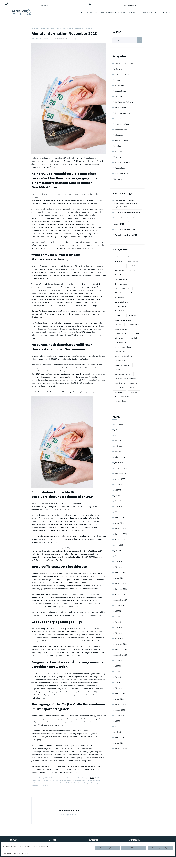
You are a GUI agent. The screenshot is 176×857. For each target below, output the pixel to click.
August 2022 (119, 660)
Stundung (133, 383)
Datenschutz (17, 853)
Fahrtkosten (135, 293)
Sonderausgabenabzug (123, 347)
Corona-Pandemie (121, 279)
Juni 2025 (117, 495)
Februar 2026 (119, 457)
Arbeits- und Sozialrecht (123, 63)
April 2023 (118, 627)
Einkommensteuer (121, 85)
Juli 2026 (117, 429)
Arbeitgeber (119, 261)
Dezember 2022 (120, 644)
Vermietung (134, 392)
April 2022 (118, 682)
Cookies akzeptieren (107, 848)
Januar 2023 (119, 638)
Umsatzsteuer (87, 28)
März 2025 (118, 512)
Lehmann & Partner (122, 129)
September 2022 (120, 655)
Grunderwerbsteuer (122, 113)
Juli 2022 (117, 666)
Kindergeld (118, 118)
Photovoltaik (133, 338)
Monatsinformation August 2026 (127, 212)
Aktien (129, 257)
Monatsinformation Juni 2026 (125, 235)
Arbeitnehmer (133, 261)
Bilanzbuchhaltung (121, 74)
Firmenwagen (119, 297)
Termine (117, 157)
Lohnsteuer (118, 135)
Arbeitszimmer (134, 266)
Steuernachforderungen (123, 374)
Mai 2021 (117, 726)
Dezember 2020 (120, 748)
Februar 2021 (119, 737)
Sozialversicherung (121, 351)
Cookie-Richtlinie (7, 853)
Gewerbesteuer (120, 107)
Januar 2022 (119, 699)
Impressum (25, 853)
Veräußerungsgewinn (122, 397)
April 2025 (118, 506)
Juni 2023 (117, 616)
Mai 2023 (117, 622)
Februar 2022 (119, 693)
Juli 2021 (117, 721)
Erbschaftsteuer (120, 91)
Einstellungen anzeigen (160, 848)
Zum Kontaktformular (130, 6)
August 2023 (119, 605)
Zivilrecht (118, 179)
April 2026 (118, 446)
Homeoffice (132, 315)
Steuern (117, 369)
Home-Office (119, 315)
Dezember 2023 (120, 583)
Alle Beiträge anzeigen (68, 815)
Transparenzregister (122, 162)
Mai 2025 (117, 501)
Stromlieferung (120, 383)
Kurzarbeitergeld (133, 324)
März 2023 (118, 633)
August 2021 (119, 715)
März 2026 (118, 451)
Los (139, 40)
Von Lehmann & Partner (39, 39)
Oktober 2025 (119, 479)
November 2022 (120, 649)
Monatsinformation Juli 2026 (125, 229)
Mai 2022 (117, 677)
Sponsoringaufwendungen (124, 356)
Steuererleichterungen (122, 365)
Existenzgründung (121, 96)
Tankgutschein (120, 387)
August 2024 (119, 545)
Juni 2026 (117, 435)
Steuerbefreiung (120, 360)
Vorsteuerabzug (120, 401)
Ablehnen (133, 848)
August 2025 (119, 484)
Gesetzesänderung (121, 302)
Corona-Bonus (120, 275)
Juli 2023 (117, 611)
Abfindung (118, 257)
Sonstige (78, 28)
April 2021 (118, 732)
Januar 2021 (119, 743)
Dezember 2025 (120, 468)
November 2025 (120, 473)
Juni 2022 (117, 671)
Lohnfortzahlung (120, 333)
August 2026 (119, 424)
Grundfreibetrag (120, 311)
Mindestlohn (119, 338)
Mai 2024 (117, 556)
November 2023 (120, 589)
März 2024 (118, 567)
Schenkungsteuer (121, 140)
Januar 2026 (119, 462)
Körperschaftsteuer (67, 28)
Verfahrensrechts (121, 173)
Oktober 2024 (119, 539)
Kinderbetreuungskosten (123, 320)
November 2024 (120, 534)
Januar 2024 (119, 578)
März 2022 (118, 688)
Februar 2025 (119, 517)
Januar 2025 (119, 523)
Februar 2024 (119, 572)
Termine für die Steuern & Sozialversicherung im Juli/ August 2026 (124, 221)
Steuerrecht (119, 151)
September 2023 (120, 600)
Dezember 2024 (120, 528)
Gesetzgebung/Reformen (50, 28)
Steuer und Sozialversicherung (125, 379)
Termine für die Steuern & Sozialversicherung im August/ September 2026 (126, 204)
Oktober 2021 (119, 710)
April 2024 (118, 561)
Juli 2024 (117, 550)
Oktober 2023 (119, 594)
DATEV (92, 778)
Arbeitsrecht (35, 28)
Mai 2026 (117, 440)
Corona (117, 80)
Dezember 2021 (120, 704)
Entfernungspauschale (122, 288)
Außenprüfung (120, 270)
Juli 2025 (117, 490)
